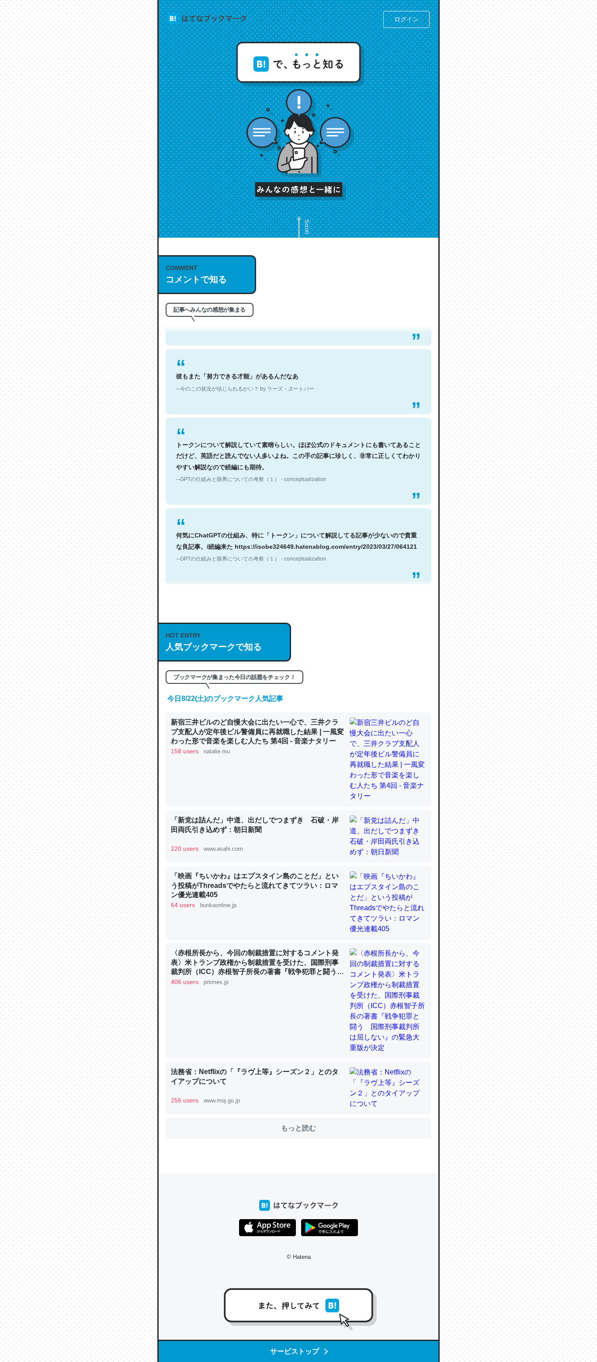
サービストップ (294, 1351)
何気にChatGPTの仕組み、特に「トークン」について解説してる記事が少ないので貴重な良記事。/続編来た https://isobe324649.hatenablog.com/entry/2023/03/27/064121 (296, 531)
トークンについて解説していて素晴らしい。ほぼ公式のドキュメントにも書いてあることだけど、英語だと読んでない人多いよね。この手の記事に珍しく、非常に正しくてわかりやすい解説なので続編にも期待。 (298, 446)
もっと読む (298, 1128)
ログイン (406, 19)
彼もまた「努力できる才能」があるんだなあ (245, 366)
